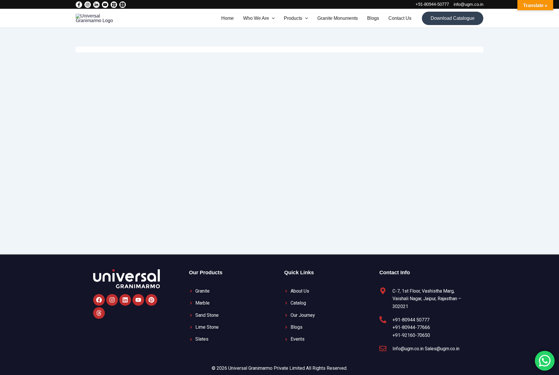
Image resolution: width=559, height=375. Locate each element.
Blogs (373, 18)
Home (227, 18)
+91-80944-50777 (432, 4)
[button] (272, 18)
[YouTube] (105, 4)
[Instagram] (87, 4)
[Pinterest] (114, 4)
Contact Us (399, 18)
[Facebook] (79, 4)
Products (293, 18)
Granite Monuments (337, 18)
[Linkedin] (96, 4)
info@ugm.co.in (468, 4)
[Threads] (122, 4)
